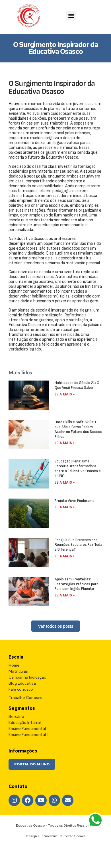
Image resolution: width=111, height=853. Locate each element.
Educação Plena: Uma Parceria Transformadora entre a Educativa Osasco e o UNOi (78, 468)
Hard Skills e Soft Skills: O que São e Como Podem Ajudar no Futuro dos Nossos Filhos (78, 429)
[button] (71, 15)
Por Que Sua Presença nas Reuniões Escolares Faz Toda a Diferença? (78, 544)
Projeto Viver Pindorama (74, 500)
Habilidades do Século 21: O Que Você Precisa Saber (77, 385)
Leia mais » (65, 394)
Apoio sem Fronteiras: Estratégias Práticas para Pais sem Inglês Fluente (76, 584)
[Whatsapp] (54, 800)
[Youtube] (41, 800)
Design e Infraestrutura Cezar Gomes (55, 836)
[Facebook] (27, 800)
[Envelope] (67, 800)
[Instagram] (14, 800)
